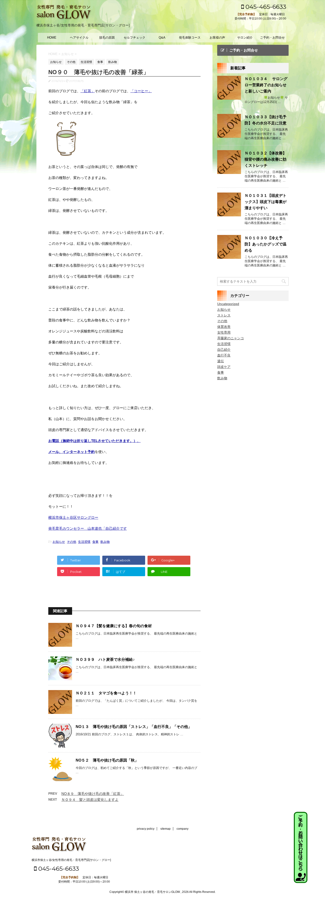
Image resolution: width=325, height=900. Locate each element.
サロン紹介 (245, 37)
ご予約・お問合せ (272, 37)
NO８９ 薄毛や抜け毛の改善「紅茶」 (92, 794)
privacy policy (145, 828)
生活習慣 (84, 542)
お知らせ (59, 542)
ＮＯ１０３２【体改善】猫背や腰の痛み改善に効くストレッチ (265, 159)
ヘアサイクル (79, 37)
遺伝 (220, 361)
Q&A (162, 37)
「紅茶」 (87, 91)
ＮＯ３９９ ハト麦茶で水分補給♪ (105, 659)
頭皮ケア (224, 367)
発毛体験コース (190, 37)
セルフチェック (134, 37)
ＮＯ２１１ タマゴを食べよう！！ (106, 693)
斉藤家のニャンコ (230, 338)
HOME (51, 37)
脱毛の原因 (107, 37)
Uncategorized (228, 304)
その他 (71, 542)
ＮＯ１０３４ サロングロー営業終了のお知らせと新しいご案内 (266, 85)
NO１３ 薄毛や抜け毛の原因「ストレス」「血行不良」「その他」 (134, 727)
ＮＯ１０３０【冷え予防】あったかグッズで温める (265, 244)
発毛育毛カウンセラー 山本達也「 (76, 528)
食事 (95, 542)
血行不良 (224, 355)
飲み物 (105, 542)
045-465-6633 (265, 6)
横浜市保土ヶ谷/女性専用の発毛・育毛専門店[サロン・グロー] (71, 860)
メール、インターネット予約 (71, 452)
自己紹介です (116, 528)
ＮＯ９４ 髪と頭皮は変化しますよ (89, 800)
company (182, 828)
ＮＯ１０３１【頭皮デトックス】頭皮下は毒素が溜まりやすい (265, 201)
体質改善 (224, 327)
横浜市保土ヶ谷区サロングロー (73, 517)
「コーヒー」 (141, 91)
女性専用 (224, 332)
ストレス (224, 315)
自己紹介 (224, 349)
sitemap (165, 828)
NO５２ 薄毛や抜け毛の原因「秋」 (107, 760)
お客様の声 (217, 37)
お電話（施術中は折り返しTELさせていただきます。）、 (94, 441)
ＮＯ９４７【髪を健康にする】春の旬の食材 (114, 626)
